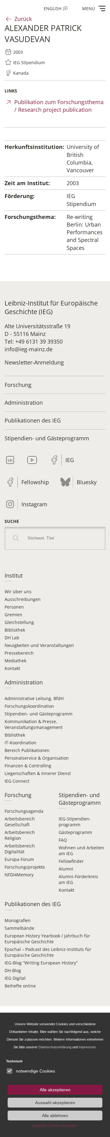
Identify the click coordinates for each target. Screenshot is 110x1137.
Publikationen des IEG (33, 420)
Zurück (23, 18)
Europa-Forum (19, 859)
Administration (24, 402)
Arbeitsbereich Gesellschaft (20, 821)
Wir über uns (18, 591)
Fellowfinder (71, 861)
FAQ (63, 840)
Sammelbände (19, 928)
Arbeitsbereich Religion (20, 835)
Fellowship (35, 482)
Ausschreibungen (23, 599)
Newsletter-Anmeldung (34, 362)
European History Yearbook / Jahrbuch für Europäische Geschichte (47, 938)
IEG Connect (17, 781)
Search (16, 538)
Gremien (13, 614)
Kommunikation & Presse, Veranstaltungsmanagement (34, 724)
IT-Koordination (20, 743)
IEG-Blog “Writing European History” (41, 963)
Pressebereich (19, 653)
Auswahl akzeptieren (55, 1102)
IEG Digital (15, 978)
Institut (14, 575)
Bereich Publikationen (27, 750)
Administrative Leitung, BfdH (34, 698)
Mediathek (15, 661)
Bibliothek (15, 630)
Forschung (18, 384)
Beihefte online (20, 986)
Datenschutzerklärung (55, 1047)
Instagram (34, 504)
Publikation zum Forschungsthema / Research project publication (59, 105)
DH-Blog (13, 970)
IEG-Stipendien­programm (75, 821)
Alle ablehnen (55, 1115)
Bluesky (87, 482)
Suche (12, 521)
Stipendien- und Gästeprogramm (47, 438)
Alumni (66, 869)
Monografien (18, 920)
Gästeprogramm (75, 832)
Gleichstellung (19, 622)
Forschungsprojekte (25, 867)
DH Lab (12, 638)
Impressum (87, 1047)
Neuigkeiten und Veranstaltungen (39, 645)
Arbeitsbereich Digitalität (20, 849)
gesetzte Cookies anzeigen (55, 1125)
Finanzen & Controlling (28, 766)
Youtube (32, 459)
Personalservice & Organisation (37, 758)
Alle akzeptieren (55, 1089)
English (52, 8)
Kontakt (12, 668)
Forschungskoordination (29, 706)
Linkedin (10, 459)
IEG (69, 460)
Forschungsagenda (24, 811)
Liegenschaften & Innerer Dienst (38, 773)
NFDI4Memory (19, 875)
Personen (14, 607)
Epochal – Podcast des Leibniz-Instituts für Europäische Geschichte (48, 952)
